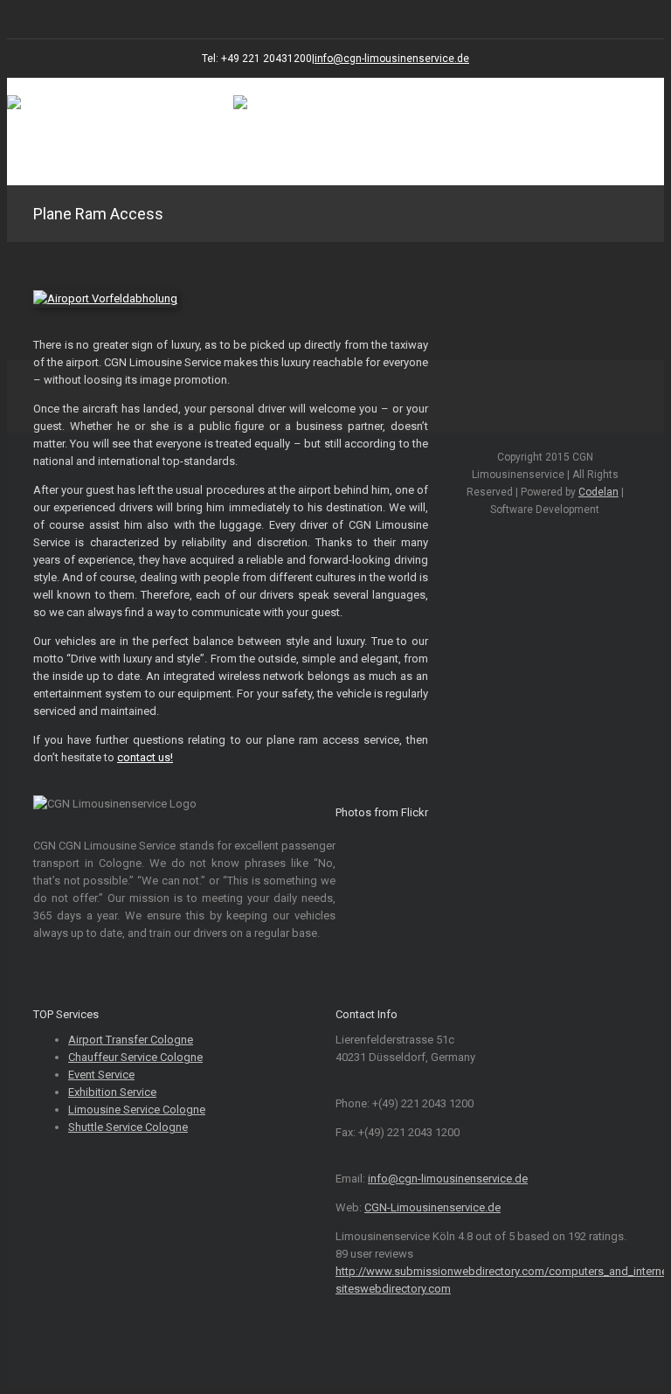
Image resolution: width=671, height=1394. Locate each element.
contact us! (145, 757)
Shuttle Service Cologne (128, 1127)
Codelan (598, 492)
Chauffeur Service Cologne (135, 1057)
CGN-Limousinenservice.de (432, 1207)
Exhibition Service (112, 1092)
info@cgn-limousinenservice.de (392, 58)
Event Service (101, 1074)
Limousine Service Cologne (136, 1109)
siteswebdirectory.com (393, 1288)
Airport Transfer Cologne (130, 1039)
